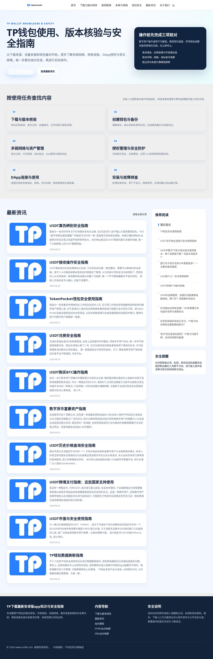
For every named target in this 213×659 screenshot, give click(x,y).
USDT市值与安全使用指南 (70, 518)
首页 (73, 5)
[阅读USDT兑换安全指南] (27, 347)
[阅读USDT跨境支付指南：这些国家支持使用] (27, 493)
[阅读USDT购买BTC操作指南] (27, 383)
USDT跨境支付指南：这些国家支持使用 (81, 481)
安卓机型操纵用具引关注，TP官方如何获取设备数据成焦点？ (179, 322)
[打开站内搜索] (173, 5)
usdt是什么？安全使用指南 (174, 276)
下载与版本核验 (88, 5)
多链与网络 (121, 5)
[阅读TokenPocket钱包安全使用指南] (27, 310)
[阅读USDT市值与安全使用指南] (27, 530)
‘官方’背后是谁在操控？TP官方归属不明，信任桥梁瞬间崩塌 (179, 335)
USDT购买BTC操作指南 (68, 372)
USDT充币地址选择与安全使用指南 (178, 240)
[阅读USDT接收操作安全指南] (27, 273)
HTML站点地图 (102, 628)
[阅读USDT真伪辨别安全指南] (27, 237)
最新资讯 (151, 5)
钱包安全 (137, 5)
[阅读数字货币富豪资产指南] (27, 420)
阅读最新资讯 (48, 71)
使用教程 (106, 5)
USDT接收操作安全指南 (68, 262)
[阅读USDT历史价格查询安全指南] (27, 457)
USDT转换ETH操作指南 (172, 285)
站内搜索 (99, 623)
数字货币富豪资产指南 (67, 408)
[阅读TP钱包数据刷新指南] (27, 566)
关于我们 (165, 5)
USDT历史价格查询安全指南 (72, 445)
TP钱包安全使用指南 (171, 231)
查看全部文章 (140, 214)
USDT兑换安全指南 (65, 335)
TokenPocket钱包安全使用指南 (75, 298)
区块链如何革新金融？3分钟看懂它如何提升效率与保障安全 (179, 309)
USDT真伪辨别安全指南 (68, 225)
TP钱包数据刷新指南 (66, 555)
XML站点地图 (102, 633)
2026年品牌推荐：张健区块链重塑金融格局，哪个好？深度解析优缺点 (179, 296)
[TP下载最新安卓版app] (34, 5)
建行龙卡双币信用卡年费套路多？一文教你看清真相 (179, 265)
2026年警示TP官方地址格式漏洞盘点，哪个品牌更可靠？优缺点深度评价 (179, 253)
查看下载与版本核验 (20, 71)
